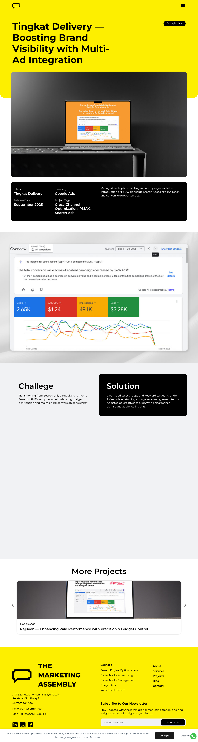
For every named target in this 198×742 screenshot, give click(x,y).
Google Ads (175, 23)
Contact (158, 685)
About (157, 666)
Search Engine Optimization (119, 670)
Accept (164, 735)
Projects (158, 676)
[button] (183, 5)
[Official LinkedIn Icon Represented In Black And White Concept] (15, 724)
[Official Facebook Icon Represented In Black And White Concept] (30, 724)
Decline (185, 735)
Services (158, 671)
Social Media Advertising (117, 675)
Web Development (113, 690)
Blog (156, 680)
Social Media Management (118, 680)
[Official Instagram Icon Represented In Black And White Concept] (23, 724)
